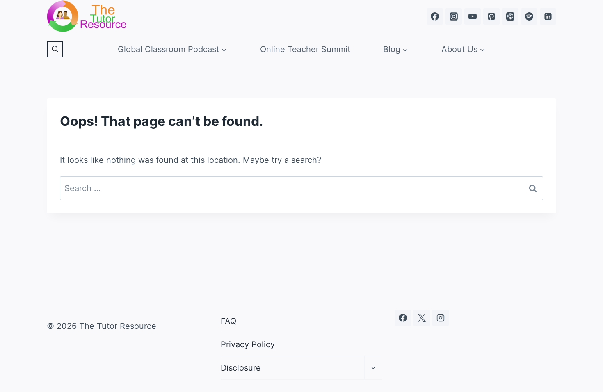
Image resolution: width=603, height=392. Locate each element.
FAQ (228, 321)
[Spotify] (529, 16)
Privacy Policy (248, 344)
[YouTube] (472, 16)
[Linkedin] (548, 16)
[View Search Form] (55, 49)
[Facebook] (435, 16)
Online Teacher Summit (305, 49)
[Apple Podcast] (510, 16)
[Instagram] (453, 16)
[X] (421, 318)
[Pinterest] (491, 16)
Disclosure (241, 368)
